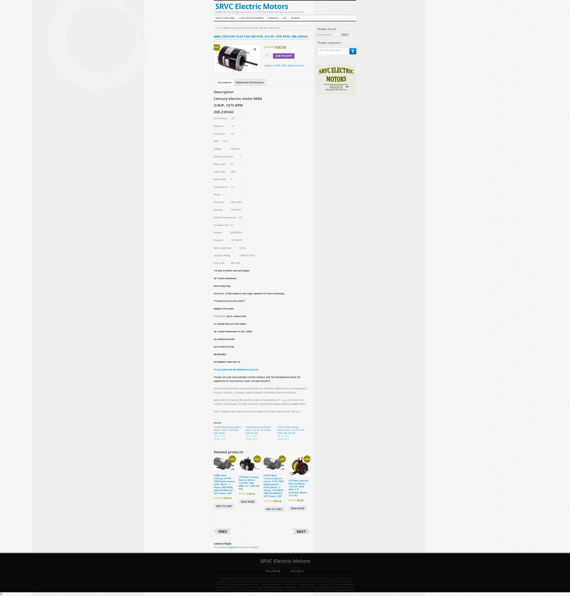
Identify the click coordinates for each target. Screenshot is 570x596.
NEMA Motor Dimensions (271, 584)
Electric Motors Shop (307, 584)
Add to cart (283, 56)
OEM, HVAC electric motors (289, 65)
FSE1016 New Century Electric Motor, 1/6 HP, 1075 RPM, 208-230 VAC (291, 430)
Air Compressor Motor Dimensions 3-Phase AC (237, 578)
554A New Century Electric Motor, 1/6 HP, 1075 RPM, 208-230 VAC (258, 430)
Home (218, 28)
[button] (255, 49)
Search (345, 35)
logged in (233, 547)
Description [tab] (225, 82)
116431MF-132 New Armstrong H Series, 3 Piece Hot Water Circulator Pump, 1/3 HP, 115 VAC (274, 590)
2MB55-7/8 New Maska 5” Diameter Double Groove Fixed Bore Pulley (270, 587)
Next (301, 531)
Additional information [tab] (249, 82)
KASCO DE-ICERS (290, 584)
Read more (247, 501)
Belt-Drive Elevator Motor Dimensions (273, 578)
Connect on (273, 570)
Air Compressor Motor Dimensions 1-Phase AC (291, 581)
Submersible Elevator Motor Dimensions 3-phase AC (312, 578)
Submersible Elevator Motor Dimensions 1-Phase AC (250, 581)
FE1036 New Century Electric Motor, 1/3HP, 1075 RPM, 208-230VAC (227, 430)
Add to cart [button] (224, 506)
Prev (222, 531)
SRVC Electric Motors (251, 6)
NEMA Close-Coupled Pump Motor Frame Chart (240, 584)
